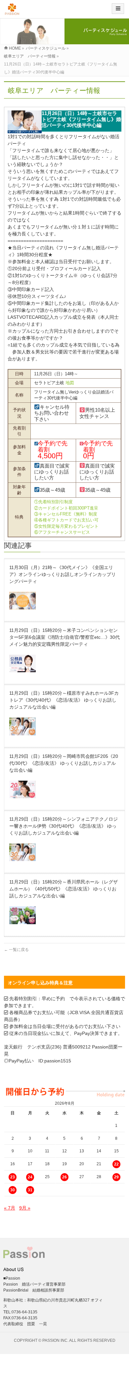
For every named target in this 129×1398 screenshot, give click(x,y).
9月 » (24, 1208)
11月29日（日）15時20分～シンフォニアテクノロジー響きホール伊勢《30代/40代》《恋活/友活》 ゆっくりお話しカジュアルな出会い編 (63, 826)
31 (30, 1190)
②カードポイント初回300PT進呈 (66, 508)
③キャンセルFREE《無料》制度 (65, 514)
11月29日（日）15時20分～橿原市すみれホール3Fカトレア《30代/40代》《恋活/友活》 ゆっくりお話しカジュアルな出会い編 (64, 700)
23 (12, 1177)
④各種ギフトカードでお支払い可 (66, 519)
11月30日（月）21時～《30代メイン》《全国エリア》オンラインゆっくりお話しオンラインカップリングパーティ (62, 574)
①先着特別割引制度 (53, 501)
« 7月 (9, 1208)
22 (116, 1164)
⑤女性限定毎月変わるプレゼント (66, 526)
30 (12, 1190)
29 (116, 1177)
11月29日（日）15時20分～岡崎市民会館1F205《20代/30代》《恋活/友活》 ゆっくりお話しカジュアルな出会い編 (63, 763)
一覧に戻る (16, 949)
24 (30, 1177)
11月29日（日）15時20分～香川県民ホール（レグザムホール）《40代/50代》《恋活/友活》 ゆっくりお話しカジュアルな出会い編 (63, 888)
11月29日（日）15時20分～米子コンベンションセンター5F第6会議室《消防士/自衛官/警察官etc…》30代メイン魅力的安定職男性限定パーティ (64, 637)
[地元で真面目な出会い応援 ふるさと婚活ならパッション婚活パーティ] (12, 11)
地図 (69, 382)
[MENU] (118, 8)
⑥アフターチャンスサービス (62, 532)
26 (64, 1177)
